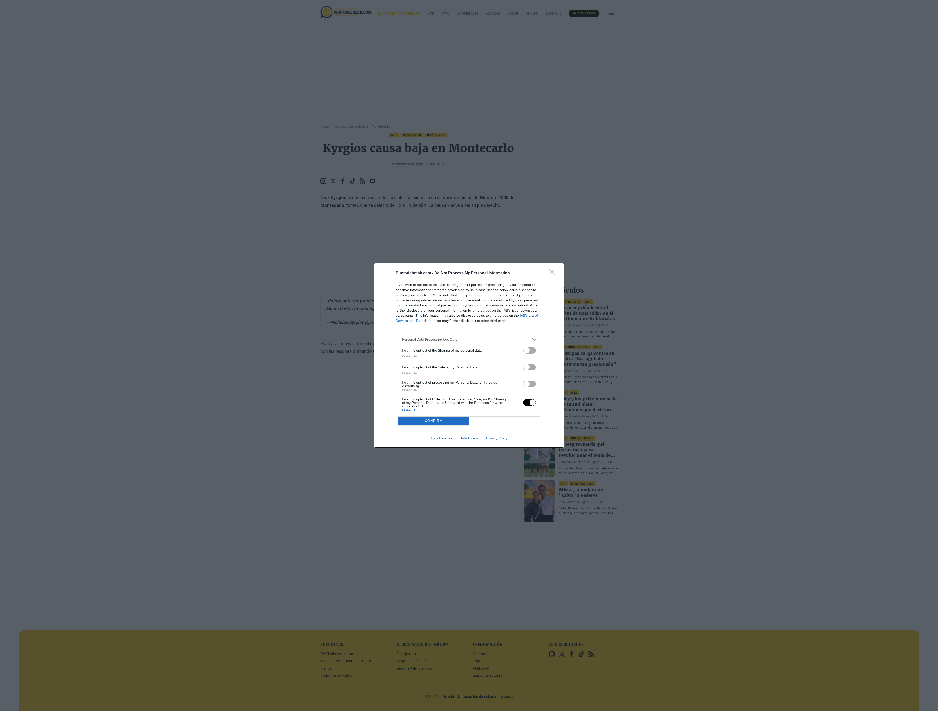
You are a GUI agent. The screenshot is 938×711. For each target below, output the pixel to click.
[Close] (553, 273)
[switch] (529, 350)
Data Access (469, 438)
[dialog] (469, 355)
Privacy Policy (496, 438)
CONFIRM (434, 421)
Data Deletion (441, 438)
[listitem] (469, 339)
